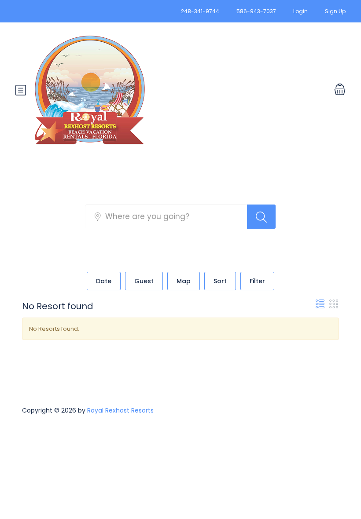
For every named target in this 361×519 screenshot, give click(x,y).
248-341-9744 (200, 11)
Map (184, 281)
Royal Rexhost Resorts (120, 410)
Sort (220, 281)
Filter (257, 281)
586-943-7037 (256, 11)
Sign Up (335, 11)
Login (300, 11)
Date (103, 281)
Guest (144, 281)
